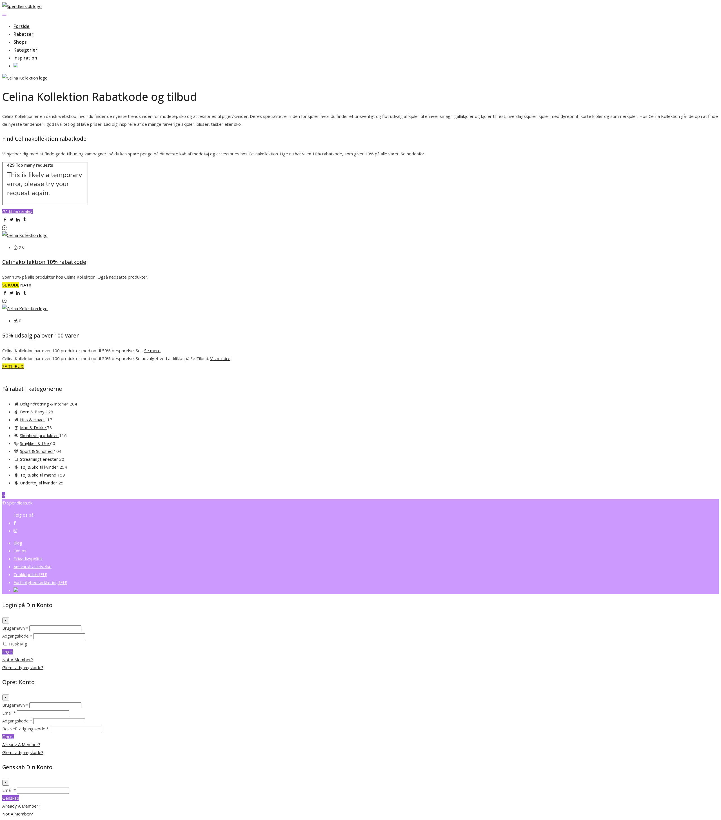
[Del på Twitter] (11, 219)
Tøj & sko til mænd (38, 475)
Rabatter (24, 34)
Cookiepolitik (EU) (30, 574)
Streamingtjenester (39, 459)
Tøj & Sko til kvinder (39, 467)
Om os (20, 551)
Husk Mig (18, 644)
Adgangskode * (17, 636)
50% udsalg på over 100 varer (40, 335)
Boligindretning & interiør (45, 404)
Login (7, 651)
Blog (18, 543)
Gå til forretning (17, 211)
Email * (9, 713)
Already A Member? (21, 744)
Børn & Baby (33, 412)
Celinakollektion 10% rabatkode (44, 262)
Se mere (152, 350)
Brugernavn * (15, 628)
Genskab (10, 798)
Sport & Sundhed (37, 451)
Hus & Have (32, 419)
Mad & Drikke (33, 427)
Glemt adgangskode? (22, 667)
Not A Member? (17, 659)
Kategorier (25, 50)
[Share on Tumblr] (24, 219)
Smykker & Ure (35, 443)
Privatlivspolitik (28, 558)
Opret (8, 736)
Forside (22, 26)
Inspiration (25, 58)
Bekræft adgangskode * (25, 728)
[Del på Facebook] (5, 219)
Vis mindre (220, 358)
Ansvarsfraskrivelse (33, 566)
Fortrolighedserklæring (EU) (40, 582)
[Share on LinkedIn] (18, 219)
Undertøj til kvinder (39, 483)
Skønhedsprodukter (39, 435)
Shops (20, 42)
